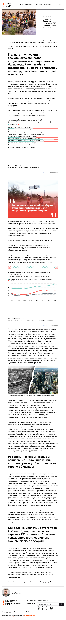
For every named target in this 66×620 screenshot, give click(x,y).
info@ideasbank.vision (29, 615)
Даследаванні (38, 4)
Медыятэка (47, 4)
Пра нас (21, 4)
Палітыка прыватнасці (8, 616)
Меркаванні (28, 4)
